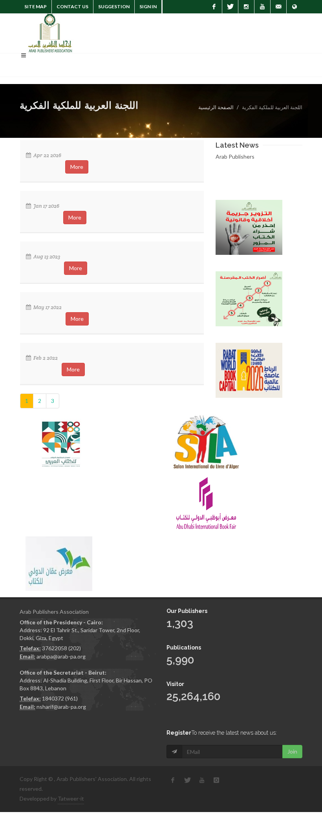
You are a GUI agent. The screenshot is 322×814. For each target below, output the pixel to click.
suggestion (114, 6)
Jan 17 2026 (45, 206)
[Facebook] (214, 6)
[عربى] (294, 6)
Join (292, 751)
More (76, 166)
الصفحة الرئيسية (216, 107)
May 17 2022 (47, 307)
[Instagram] (246, 6)
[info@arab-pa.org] (278, 6)
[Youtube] (262, 6)
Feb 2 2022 (45, 358)
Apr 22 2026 (46, 155)
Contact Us (72, 6)
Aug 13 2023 (46, 256)
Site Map (35, 6)
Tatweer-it (71, 798)
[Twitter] (230, 6)
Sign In (148, 6)
